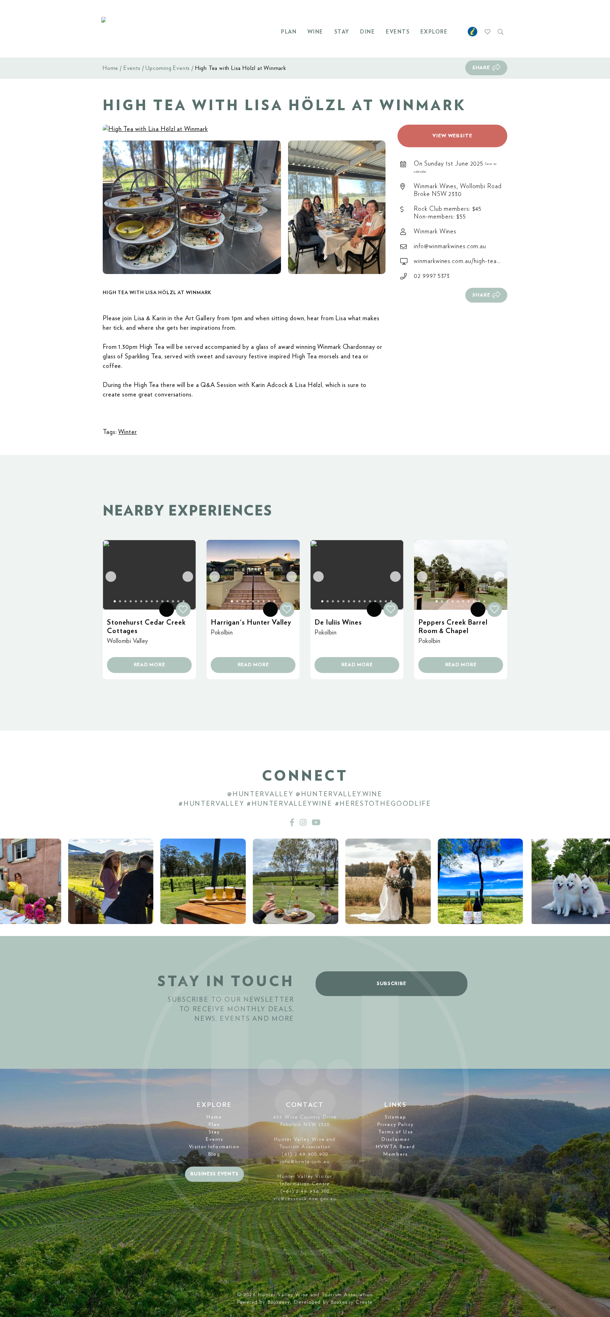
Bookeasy (279, 1302)
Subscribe (391, 983)
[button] (192, 207)
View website (452, 135)
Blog (214, 1154)
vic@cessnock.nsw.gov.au (305, 1198)
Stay (341, 32)
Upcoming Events (167, 68)
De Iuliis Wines (338, 622)
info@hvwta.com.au (305, 1161)
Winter (127, 432)
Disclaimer (396, 1139)
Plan (289, 32)
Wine (315, 32)
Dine (367, 32)
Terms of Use (395, 1132)
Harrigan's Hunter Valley (251, 622)
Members (395, 1154)
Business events (214, 1174)
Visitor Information (214, 1146)
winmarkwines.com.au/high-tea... (457, 261)
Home (110, 68)
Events (397, 32)
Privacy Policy (395, 1124)
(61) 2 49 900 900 (305, 1154)
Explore (434, 32)
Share (481, 67)
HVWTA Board (395, 1146)
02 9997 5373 (432, 276)
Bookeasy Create (352, 1302)
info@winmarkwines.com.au (450, 246)
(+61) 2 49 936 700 (305, 1191)
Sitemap (396, 1117)
